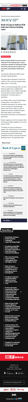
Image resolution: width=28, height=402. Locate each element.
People (11, 174)
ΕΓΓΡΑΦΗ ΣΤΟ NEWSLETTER (13, 382)
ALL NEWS (6, 220)
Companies (12, 153)
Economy (10, 185)
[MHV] (10, 20)
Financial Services (6, 56)
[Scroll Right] (20, 292)
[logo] (6, 9)
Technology (12, 162)
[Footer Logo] (10, 357)
